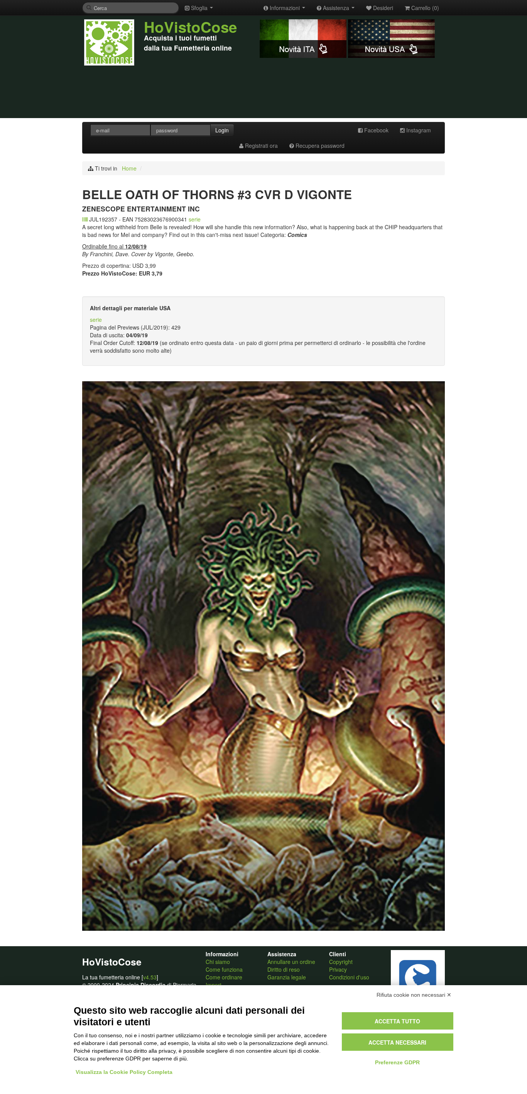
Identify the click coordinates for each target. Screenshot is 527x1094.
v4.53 (150, 977)
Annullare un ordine (291, 961)
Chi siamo (218, 961)
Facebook (375, 130)
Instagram (418, 130)
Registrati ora (260, 145)
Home (129, 168)
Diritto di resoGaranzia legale (286, 973)
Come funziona (224, 969)
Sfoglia (199, 8)
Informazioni (284, 8)
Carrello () (424, 8)
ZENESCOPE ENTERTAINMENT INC (141, 208)
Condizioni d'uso (349, 977)
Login (222, 130)
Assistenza (336, 8)
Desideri (382, 8)
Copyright (341, 961)
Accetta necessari (397, 1042)
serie (195, 219)
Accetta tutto (397, 1021)
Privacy (338, 969)
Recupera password (319, 145)
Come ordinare (224, 977)
